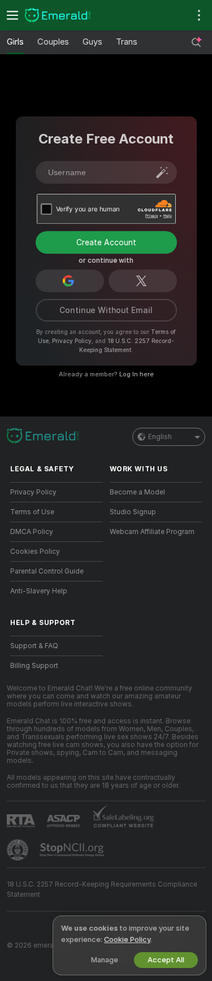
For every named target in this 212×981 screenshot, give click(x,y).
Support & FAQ (34, 646)
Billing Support (34, 666)
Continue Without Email (106, 310)
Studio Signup (133, 512)
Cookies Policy (35, 551)
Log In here (136, 374)
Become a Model (137, 492)
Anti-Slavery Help (38, 591)
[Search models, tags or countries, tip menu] (196, 42)
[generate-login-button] (162, 172)
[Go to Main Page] (65, 15)
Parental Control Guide (47, 571)
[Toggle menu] (12, 15)
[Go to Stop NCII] (73, 850)
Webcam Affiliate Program (152, 532)
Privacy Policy (72, 340)
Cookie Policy (127, 939)
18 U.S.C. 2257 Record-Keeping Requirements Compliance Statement (102, 889)
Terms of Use (32, 512)
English (160, 437)
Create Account (106, 242)
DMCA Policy (31, 532)
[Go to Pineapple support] (19, 850)
